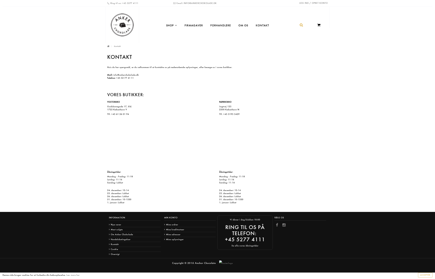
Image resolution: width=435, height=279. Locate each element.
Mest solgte (117, 229)
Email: (180, 3)
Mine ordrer (172, 224)
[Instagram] (284, 225)
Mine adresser (173, 234)
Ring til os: (115, 3)
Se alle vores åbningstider (245, 245)
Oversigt (115, 254)
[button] (172, 25)
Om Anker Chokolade (122, 234)
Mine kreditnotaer (175, 229)
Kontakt (115, 244)
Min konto (171, 217)
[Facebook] (277, 225)
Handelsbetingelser (120, 239)
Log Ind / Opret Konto (313, 3)
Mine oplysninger (175, 239)
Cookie (114, 249)
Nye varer (116, 224)
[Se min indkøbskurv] (320, 25)
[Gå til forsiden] (108, 46)
